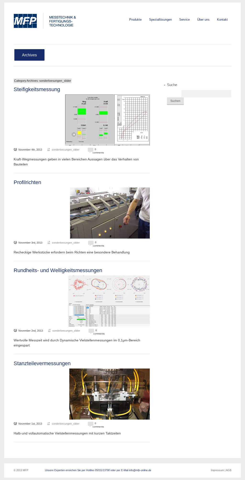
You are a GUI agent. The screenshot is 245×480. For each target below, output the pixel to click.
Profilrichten (27, 182)
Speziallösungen (160, 19)
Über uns (203, 19)
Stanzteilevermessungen (42, 363)
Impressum (217, 470)
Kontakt (222, 19)
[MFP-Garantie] (46, 20)
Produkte (135, 19)
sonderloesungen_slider (65, 149)
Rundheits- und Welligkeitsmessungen (58, 270)
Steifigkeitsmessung (37, 89)
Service (184, 19)
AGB (228, 470)
